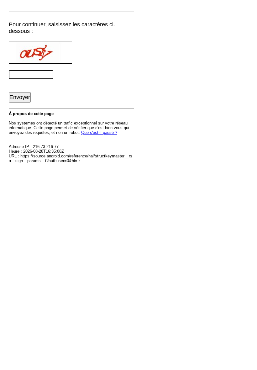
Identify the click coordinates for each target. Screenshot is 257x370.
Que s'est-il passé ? (99, 132)
